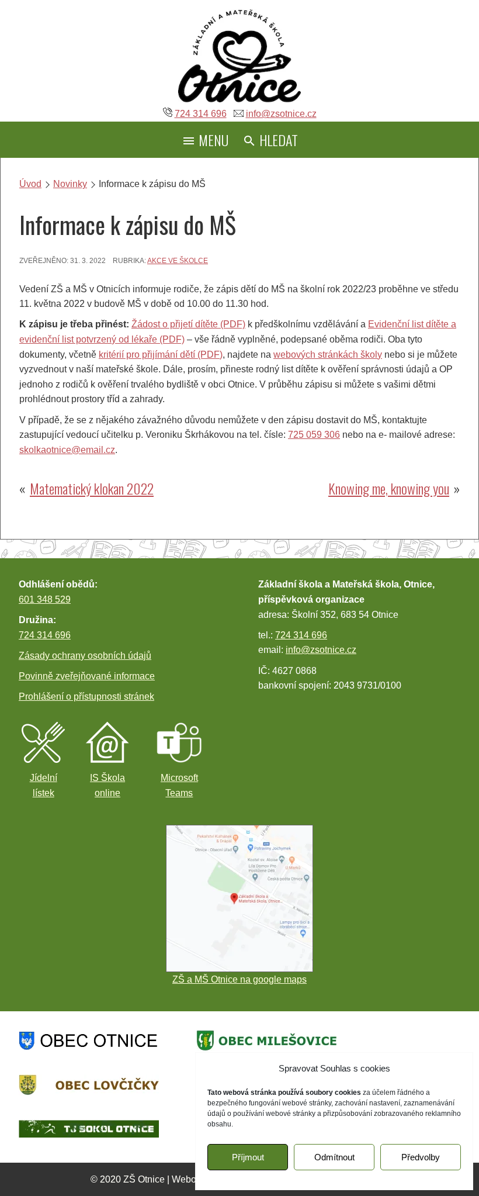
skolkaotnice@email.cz (67, 450)
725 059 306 (314, 435)
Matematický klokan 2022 (92, 488)
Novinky (70, 184)
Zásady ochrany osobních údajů (85, 656)
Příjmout (248, 1157)
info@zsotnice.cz (281, 114)
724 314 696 (201, 114)
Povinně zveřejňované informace (87, 676)
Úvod (30, 184)
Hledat (277, 139)
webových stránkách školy (327, 355)
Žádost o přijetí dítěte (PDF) (188, 324)
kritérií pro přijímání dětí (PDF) (161, 355)
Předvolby (420, 1157)
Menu (212, 139)
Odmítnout (334, 1157)
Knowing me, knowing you (388, 488)
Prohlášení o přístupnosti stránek (86, 696)
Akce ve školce (177, 261)
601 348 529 (45, 599)
